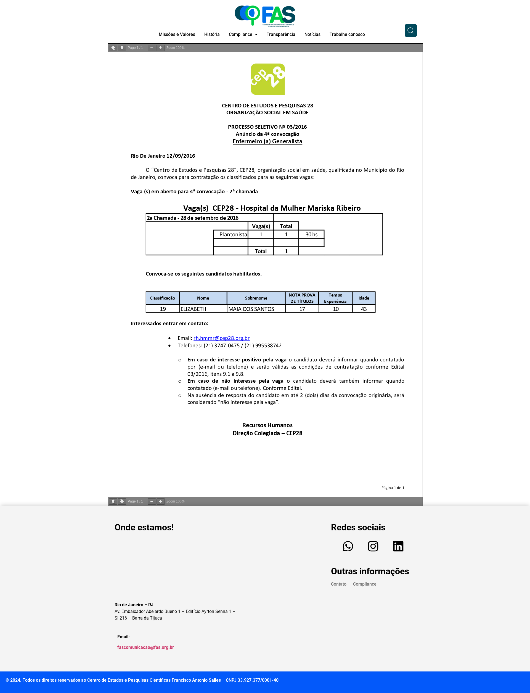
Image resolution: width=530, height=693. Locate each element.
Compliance (240, 34)
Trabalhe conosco (347, 34)
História (212, 34)
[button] (243, 34)
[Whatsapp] (348, 546)
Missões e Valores (177, 34)
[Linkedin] (398, 546)
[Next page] (122, 48)
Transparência (281, 34)
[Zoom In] (161, 48)
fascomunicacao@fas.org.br (145, 647)
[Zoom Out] (152, 48)
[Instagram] (373, 546)
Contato (338, 584)
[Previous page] (113, 48)
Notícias (312, 34)
